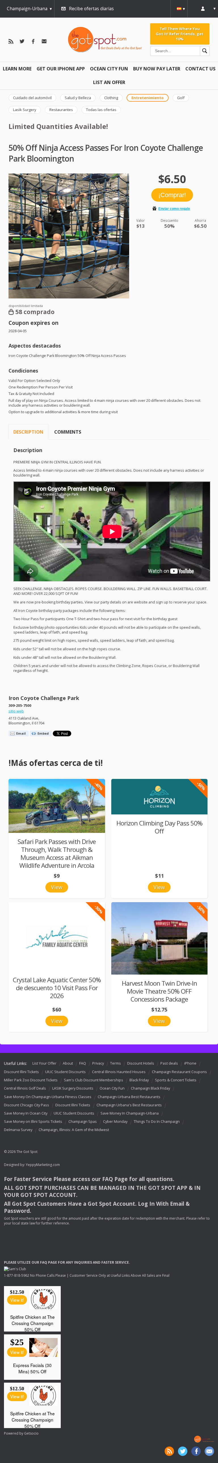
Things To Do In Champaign (157, 1121)
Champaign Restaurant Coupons (179, 1071)
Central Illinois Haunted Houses (119, 1071)
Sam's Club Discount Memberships (93, 1080)
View (56, 887)
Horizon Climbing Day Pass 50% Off (159, 827)
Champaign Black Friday (150, 1088)
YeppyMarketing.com (43, 1164)
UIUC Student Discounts (65, 1071)
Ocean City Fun (109, 69)
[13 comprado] (159, 796)
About (68, 1063)
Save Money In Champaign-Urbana (129, 1113)
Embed (43, 733)
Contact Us (200, 69)
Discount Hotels (140, 1063)
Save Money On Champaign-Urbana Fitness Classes (47, 1096)
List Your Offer (44, 1063)
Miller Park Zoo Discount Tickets (31, 1080)
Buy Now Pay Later (156, 69)
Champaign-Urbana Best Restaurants (129, 1096)
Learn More (17, 69)
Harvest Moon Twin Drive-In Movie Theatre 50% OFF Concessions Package (159, 991)
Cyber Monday (115, 1121)
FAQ (82, 1063)
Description (28, 432)
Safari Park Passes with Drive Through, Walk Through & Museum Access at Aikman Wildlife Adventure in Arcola (57, 853)
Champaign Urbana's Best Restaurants (129, 1105)
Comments (67, 432)
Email (21, 733)
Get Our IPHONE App (61, 69)
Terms (115, 1063)
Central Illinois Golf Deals (25, 1088)
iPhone (190, 1063)
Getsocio (31, 1433)
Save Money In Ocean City (25, 1113)
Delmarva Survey (18, 1129)
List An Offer (109, 82)
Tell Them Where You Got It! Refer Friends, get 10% (180, 34)
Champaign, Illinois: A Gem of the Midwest (74, 1129)
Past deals (169, 1063)
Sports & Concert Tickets (175, 1080)
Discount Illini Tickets (21, 1071)
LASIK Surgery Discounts (72, 1088)
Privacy (98, 1063)
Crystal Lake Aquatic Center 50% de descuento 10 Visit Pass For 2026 (57, 987)
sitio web (16, 711)
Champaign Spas (82, 1121)
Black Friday (139, 1080)
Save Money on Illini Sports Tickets (33, 1121)
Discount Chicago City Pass (26, 1105)
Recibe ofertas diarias (91, 9)
